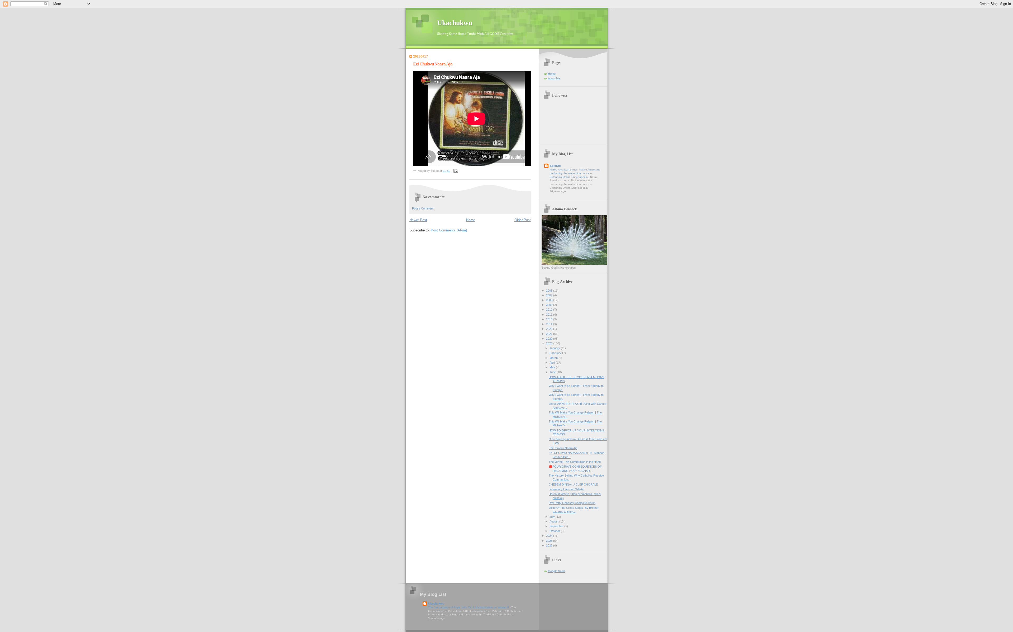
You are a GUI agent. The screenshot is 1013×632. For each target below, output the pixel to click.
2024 (549, 535)
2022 (549, 338)
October (555, 531)
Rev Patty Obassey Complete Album (572, 503)
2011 (549, 314)
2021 (549, 333)
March (553, 357)
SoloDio (555, 165)
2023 (549, 343)
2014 (549, 324)
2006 (549, 290)
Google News (556, 571)
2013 (549, 319)
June (553, 372)
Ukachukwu (454, 23)
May (552, 367)
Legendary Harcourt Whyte (566, 489)
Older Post (522, 220)
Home (470, 220)
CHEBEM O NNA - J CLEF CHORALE (573, 484)
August (554, 521)
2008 (549, 300)
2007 (549, 295)
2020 (549, 328)
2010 (549, 309)
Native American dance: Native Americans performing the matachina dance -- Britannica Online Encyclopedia (575, 173)
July (552, 516)
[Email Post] (456, 170)
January (555, 348)
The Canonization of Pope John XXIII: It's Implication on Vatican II (469, 607)
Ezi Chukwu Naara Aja (563, 448)
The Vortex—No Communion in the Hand (575, 461)
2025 (549, 540)
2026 (549, 545)
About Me (554, 78)
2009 (549, 304)
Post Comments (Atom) (449, 230)
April (552, 362)
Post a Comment (422, 208)
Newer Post (418, 220)
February (555, 352)
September (556, 526)
